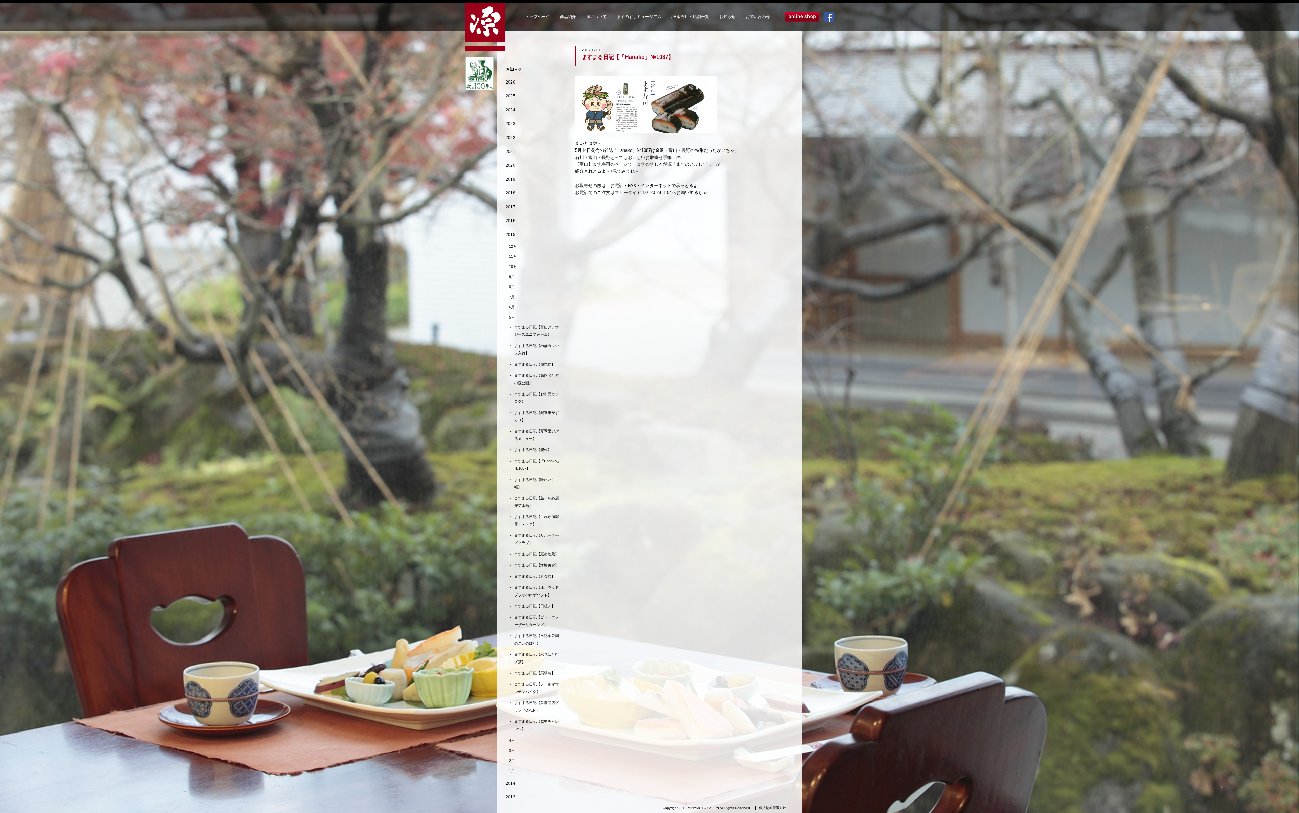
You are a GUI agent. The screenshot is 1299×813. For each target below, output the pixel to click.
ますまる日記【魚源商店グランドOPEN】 (536, 706)
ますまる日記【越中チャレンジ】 (536, 725)
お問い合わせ (758, 16)
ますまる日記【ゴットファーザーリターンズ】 (536, 621)
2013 (510, 797)
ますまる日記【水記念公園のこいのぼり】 (536, 639)
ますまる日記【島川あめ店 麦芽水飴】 (538, 502)
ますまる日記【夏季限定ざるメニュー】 (536, 435)
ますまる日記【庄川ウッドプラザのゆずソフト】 (536, 591)
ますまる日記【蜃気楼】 (534, 364)
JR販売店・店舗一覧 (690, 16)
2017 (510, 207)
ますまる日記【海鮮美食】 (536, 565)
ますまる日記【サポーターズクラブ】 (536, 539)
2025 (510, 96)
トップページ (537, 16)
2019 (510, 179)
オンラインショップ (802, 17)
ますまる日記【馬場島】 (534, 673)
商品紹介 (568, 16)
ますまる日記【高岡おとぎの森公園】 (536, 379)
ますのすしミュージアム (639, 16)
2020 (510, 165)
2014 (510, 783)
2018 (510, 193)
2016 (510, 220)
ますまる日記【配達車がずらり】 (536, 416)
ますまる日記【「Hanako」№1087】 (537, 464)
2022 (510, 137)
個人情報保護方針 (772, 808)
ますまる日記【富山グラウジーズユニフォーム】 (536, 330)
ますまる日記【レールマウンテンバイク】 (536, 688)
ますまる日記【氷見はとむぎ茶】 (536, 658)
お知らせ (727, 16)
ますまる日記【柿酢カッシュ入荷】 (536, 349)
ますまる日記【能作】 (532, 450)
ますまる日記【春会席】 (534, 576)
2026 (510, 82)
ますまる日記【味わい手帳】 (534, 483)
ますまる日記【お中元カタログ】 (536, 397)
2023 (510, 123)
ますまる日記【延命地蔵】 (536, 554)
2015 (510, 234)
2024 (510, 110)
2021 (510, 151)
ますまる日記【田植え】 (534, 606)
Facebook (829, 17)
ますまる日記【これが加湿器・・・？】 (536, 520)
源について (596, 16)
